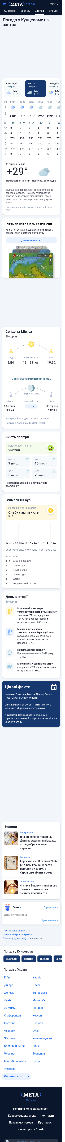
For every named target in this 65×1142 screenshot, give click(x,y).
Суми (36, 1030)
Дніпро (8, 985)
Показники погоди (21, 1122)
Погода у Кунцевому (15, 938)
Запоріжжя (40, 992)
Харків (37, 977)
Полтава (9, 1023)
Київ (7, 977)
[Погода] (31, 1094)
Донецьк (9, 992)
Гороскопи (50, 907)
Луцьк (37, 1061)
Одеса (37, 985)
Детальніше (29, 240)
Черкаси (9, 1030)
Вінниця (38, 1008)
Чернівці (9, 1053)
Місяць (25, 10)
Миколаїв (39, 1000)
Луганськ (10, 1008)
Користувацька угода (22, 1115)
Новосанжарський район (17, 934)
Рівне (36, 1046)
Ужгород (9, 1068)
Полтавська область (15, 930)
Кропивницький (14, 1046)
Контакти (47, 1115)
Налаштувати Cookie (31, 1129)
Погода (31, 4)
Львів (7, 1000)
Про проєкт (45, 1122)
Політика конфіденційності (31, 1108)
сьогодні (11, 958)
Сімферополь (12, 1015)
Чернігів (38, 1023)
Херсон (37, 1015)
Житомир (10, 1038)
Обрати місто (12, 1076)
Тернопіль (39, 1053)
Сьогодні (10, 10)
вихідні (53, 10)
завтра (28, 958)
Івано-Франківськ (15, 1061)
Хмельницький (42, 1038)
